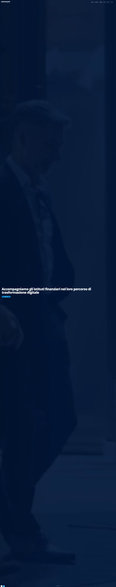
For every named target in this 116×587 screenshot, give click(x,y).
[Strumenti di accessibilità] (4, 586)
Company (100, 2)
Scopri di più (6, 297)
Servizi (92, 2)
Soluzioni (96, 2)
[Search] (112, 2)
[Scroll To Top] (114, 586)
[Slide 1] (56, 585)
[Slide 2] (58, 585)
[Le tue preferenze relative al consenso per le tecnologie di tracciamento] (1, 586)
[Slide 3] (59, 585)
